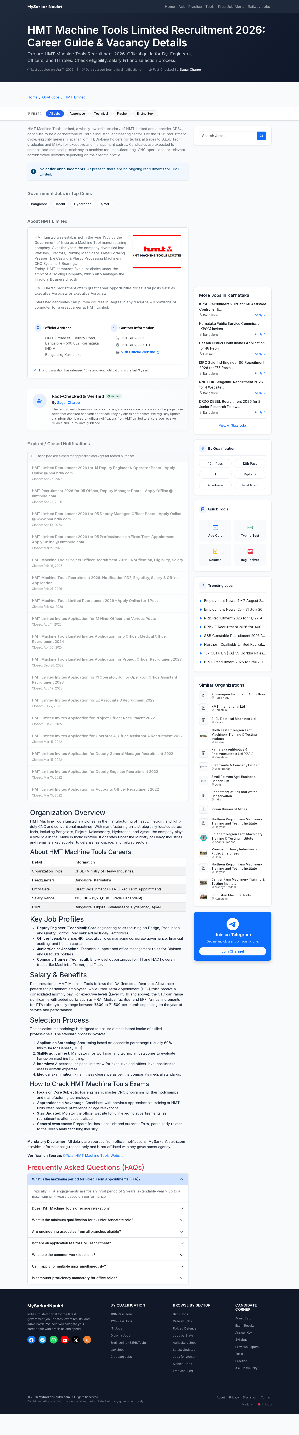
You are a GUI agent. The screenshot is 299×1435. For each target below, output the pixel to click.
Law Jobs (117, 1349)
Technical (101, 113)
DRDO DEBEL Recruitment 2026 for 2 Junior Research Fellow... (229, 404)
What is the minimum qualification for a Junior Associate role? (82, 1220)
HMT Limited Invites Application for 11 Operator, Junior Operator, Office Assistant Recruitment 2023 (104, 680)
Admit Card (243, 1318)
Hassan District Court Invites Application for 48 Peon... (232, 345)
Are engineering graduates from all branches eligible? (76, 1231)
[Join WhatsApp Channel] (54, 1340)
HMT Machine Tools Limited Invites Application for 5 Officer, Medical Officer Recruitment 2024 (99, 639)
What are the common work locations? (63, 1254)
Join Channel (233, 951)
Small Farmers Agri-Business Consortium (233, 779)
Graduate (215, 485)
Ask (181, 6)
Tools (210, 6)
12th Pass (250, 463)
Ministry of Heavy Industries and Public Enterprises (236, 851)
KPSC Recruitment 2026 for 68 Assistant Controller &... (232, 306)
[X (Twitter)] (76, 1340)
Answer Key (243, 1332)
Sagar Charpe (68, 402)
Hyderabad (82, 204)
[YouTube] (65, 1340)
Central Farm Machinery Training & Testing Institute (238, 881)
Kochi (60, 204)
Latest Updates (184, 1349)
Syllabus (241, 1339)
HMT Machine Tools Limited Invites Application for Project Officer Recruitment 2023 (107, 659)
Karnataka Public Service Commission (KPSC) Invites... (230, 326)
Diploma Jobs (120, 1335)
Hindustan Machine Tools (231, 895)
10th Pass (215, 463)
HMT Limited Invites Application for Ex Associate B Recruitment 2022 (93, 700)
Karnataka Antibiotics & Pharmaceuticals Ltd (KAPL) (232, 751)
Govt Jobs (51, 97)
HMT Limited (74, 97)
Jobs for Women (184, 1356)
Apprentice (77, 113)
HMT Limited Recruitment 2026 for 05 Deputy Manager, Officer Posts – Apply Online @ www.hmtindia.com (106, 516)
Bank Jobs (180, 1314)
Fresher (122, 113)
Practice (195, 6)
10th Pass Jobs (121, 1314)
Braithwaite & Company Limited (235, 765)
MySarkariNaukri (44, 6)
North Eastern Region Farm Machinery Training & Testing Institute (234, 734)
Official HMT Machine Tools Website (93, 1155)
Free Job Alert (183, 1371)
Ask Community (246, 1368)
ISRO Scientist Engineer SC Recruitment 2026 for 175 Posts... (231, 365)
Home (170, 6)
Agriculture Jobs (184, 1342)
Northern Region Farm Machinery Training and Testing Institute (236, 821)
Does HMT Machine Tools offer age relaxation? (71, 1208)
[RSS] (87, 1340)
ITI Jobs (116, 1328)
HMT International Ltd (228, 706)
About (221, 1397)
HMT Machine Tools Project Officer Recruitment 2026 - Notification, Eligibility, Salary (107, 560)
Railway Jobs (259, 6)
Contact (266, 1397)
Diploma (250, 474)
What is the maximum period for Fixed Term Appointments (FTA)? (86, 1179)
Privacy (234, 1397)
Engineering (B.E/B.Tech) (128, 1342)
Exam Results (244, 1325)
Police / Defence (184, 1328)
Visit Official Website (138, 352)
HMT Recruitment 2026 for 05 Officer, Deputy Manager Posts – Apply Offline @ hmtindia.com (102, 493)
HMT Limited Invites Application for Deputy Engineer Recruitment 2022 (95, 771)
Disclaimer (250, 1397)
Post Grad (250, 485)
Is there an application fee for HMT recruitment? (71, 1243)
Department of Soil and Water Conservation (234, 794)
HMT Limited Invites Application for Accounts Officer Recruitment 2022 (95, 789)
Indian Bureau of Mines (229, 809)
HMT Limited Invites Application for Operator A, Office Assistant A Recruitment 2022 (107, 736)
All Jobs (54, 113)
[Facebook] (31, 1340)
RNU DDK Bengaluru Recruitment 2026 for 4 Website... (231, 384)
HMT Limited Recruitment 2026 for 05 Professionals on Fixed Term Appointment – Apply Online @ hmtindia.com (104, 539)
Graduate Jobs (121, 1356)
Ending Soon (146, 113)
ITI (215, 474)
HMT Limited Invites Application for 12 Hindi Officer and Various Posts (94, 618)
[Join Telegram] (42, 1340)
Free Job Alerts (231, 6)
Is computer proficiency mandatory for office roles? (74, 1278)
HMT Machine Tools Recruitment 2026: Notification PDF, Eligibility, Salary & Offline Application (105, 580)
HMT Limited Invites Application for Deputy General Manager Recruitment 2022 (102, 753)
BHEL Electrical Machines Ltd (233, 719)
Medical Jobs (182, 1364)
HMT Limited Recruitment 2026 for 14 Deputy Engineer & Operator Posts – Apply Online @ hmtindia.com (103, 470)
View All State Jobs (233, 425)
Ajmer (105, 204)
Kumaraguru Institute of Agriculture (238, 694)
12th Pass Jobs (121, 1321)
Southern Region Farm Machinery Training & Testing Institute (236, 836)
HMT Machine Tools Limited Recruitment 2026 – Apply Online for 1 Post (95, 600)
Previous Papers (247, 1347)
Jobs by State (183, 1335)
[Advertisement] (233, 216)
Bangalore (39, 204)
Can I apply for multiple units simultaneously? (69, 1266)
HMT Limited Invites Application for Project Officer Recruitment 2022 (93, 718)
